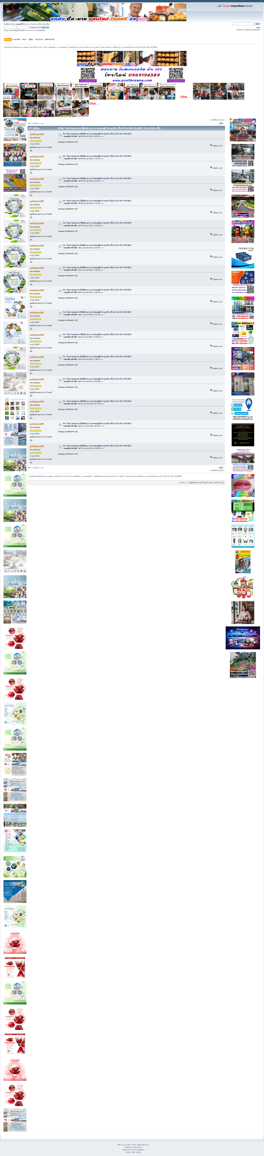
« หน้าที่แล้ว (214, 120)
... (41, 123)
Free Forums (137, 1147)
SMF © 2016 (131, 1145)
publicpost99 (37, 134)
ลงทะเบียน (46, 24)
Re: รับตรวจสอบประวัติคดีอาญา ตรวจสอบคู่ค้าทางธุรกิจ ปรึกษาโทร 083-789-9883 (97, 134)
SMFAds (127, 1147)
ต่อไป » (222, 120)
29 (42, 123)
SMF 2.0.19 (121, 1145)
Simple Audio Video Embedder (133, 1149)
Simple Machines (143, 1145)
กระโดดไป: (182, 482)
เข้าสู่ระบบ (34, 24)
